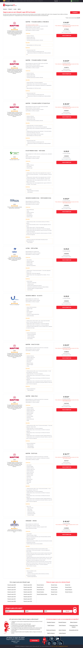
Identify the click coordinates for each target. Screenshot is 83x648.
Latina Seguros (62, 633)
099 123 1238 (55, 646)
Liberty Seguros (62, 630)
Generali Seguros (62, 622)
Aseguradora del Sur (73, 630)
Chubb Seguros (51, 625)
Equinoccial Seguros (51, 630)
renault (10, 9)
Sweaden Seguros (51, 622)
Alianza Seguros (73, 622)
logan (14, 9)
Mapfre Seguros (51, 633)
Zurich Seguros (62, 625)
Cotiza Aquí (34, 640)
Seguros (5, 9)
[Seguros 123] (41, 4)
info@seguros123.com (63, 646)
